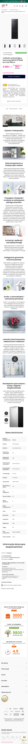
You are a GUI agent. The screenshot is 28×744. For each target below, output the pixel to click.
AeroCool (4, 737)
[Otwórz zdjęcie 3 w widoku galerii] (15, 46)
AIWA (17, 737)
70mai (7, 736)
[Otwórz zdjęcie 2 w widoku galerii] (10, 46)
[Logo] (3, 6)
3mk (3, 736)
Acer (17, 736)
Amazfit (20, 739)
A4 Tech (12, 736)
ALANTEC (4, 739)
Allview (14, 739)
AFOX (8, 737)
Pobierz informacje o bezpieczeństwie (12, 585)
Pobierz (14, 440)
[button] (22, 6)
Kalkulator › (17, 68)
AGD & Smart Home (14, 9)
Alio (9, 739)
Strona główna (4, 9)
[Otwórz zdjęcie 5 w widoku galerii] (24, 46)
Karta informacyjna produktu (14, 85)
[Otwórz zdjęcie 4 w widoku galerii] (19, 46)
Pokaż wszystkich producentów (7, 742)
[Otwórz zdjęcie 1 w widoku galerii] (5, 46)
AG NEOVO (12, 737)
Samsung (10, 54)
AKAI (20, 737)
